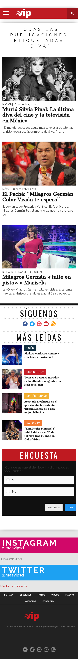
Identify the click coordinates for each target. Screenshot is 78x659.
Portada (8, 595)
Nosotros (30, 601)
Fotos (41, 595)
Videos (55, 595)
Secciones (25, 595)
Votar (70, 507)
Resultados (54, 507)
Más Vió (69, 595)
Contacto (48, 601)
